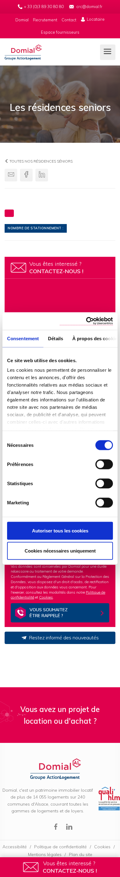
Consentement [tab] (23, 338)
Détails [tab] (55, 338)
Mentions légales (45, 854)
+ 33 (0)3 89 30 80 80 (44, 6)
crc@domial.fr (89, 6)
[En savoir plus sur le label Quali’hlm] (109, 799)
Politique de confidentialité (60, 846)
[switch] (104, 464)
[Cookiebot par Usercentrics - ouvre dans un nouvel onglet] (86, 321)
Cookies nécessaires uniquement (60, 550)
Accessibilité (14, 846)
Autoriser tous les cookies (60, 530)
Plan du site (80, 854)
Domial (23, 52)
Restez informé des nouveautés (64, 637)
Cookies (46, 597)
